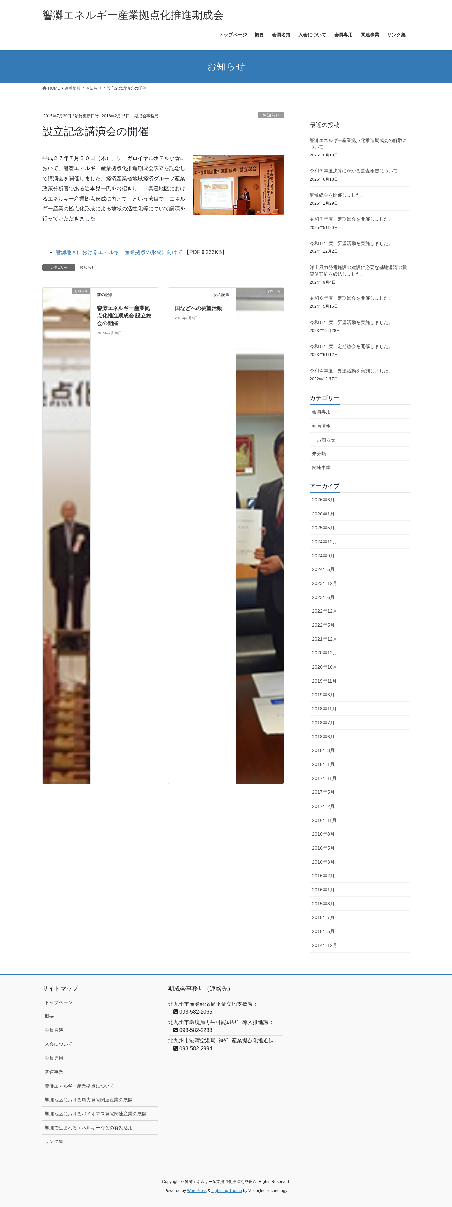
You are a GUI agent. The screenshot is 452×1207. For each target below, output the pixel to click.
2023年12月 (324, 583)
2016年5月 (323, 848)
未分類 (319, 453)
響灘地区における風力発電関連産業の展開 (89, 1099)
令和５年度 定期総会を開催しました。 (351, 346)
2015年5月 (323, 931)
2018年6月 (323, 736)
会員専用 (321, 411)
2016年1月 (323, 889)
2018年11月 (324, 708)
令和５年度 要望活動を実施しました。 (351, 322)
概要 (49, 1016)
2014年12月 (324, 945)
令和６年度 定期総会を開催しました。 (351, 298)
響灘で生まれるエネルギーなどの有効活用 (89, 1127)
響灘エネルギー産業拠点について (79, 1086)
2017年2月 (323, 806)
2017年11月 (324, 778)
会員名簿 (54, 1030)
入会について (58, 1044)
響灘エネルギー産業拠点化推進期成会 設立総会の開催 (124, 315)
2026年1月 (323, 513)
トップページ (58, 1002)
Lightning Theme (226, 1190)
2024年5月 (323, 569)
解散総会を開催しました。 (337, 195)
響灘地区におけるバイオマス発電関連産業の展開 (96, 1113)
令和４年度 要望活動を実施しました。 (351, 370)
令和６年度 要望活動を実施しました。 (351, 243)
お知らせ (271, 115)
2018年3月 (323, 750)
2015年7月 (323, 917)
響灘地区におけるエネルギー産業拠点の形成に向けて (119, 252)
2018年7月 (323, 722)
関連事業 (321, 467)
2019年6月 (323, 694)
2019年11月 (324, 681)
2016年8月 (323, 834)
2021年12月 (324, 639)
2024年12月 (324, 541)
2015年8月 (323, 903)
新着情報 (321, 425)
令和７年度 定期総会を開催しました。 (351, 219)
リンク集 (54, 1141)
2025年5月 (323, 527)
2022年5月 (323, 625)
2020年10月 (324, 667)
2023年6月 (323, 597)
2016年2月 (323, 875)
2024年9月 (323, 555)
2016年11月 (324, 820)
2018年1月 (323, 764)
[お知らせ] (66, 535)
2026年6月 (323, 499)
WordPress (197, 1190)
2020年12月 (324, 652)
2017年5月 (323, 792)
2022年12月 (324, 611)
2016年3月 (323, 862)
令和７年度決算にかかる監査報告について (354, 170)
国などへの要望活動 (198, 308)
